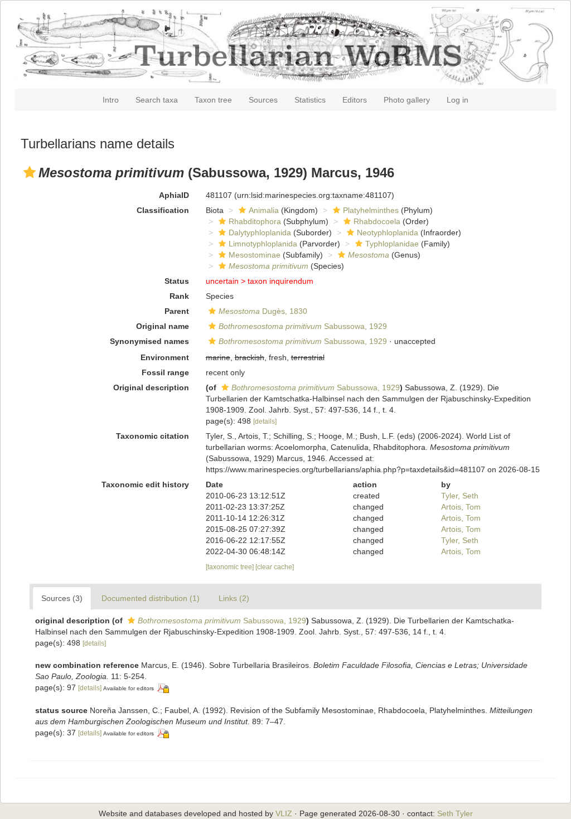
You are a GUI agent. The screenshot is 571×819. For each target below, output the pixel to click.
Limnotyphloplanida (263, 243)
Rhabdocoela (377, 221)
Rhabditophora (255, 221)
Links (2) (234, 598)
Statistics (310, 99)
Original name (162, 326)
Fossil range (165, 372)
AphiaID (174, 195)
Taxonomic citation (152, 436)
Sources (263, 99)
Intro (111, 99)
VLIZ (283, 813)
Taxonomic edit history (145, 484)
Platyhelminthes (371, 210)
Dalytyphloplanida (260, 232)
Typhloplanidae (392, 243)
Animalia (264, 210)
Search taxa (157, 99)
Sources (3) (62, 598)
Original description (151, 387)
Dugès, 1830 (263, 311)
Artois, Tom (461, 506)
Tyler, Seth (459, 495)
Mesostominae (254, 254)
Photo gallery (407, 99)
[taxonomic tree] (230, 567)
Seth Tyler (455, 813)
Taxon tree (213, 99)
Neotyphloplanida (387, 232)
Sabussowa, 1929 (303, 326)
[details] (265, 421)
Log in (457, 99)
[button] (29, 172)
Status (176, 281)
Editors (354, 99)
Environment (165, 357)
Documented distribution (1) (150, 598)
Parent (176, 311)
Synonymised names (149, 341)
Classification (163, 210)
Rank (179, 296)
